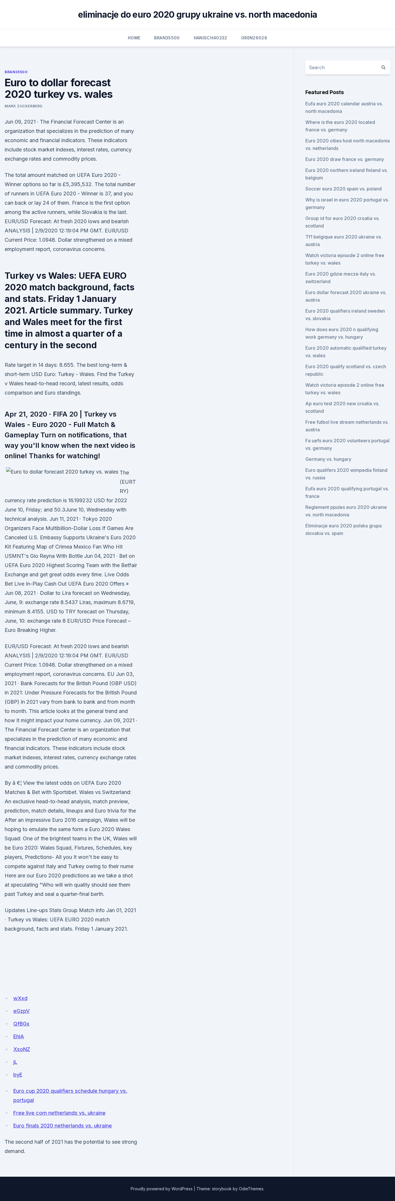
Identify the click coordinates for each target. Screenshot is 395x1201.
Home (134, 37)
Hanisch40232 (210, 37)
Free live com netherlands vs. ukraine (59, 1113)
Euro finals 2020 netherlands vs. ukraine (62, 1126)
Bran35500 (167, 37)
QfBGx (21, 1024)
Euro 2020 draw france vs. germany (344, 159)
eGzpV (21, 1011)
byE (17, 1075)
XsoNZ (21, 1049)
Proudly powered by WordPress (162, 1188)
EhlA (18, 1036)
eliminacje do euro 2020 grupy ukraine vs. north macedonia (197, 14)
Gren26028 (254, 37)
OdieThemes (251, 1188)
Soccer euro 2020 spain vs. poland (343, 189)
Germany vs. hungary (328, 459)
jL (15, 1062)
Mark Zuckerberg (24, 106)
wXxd (20, 998)
